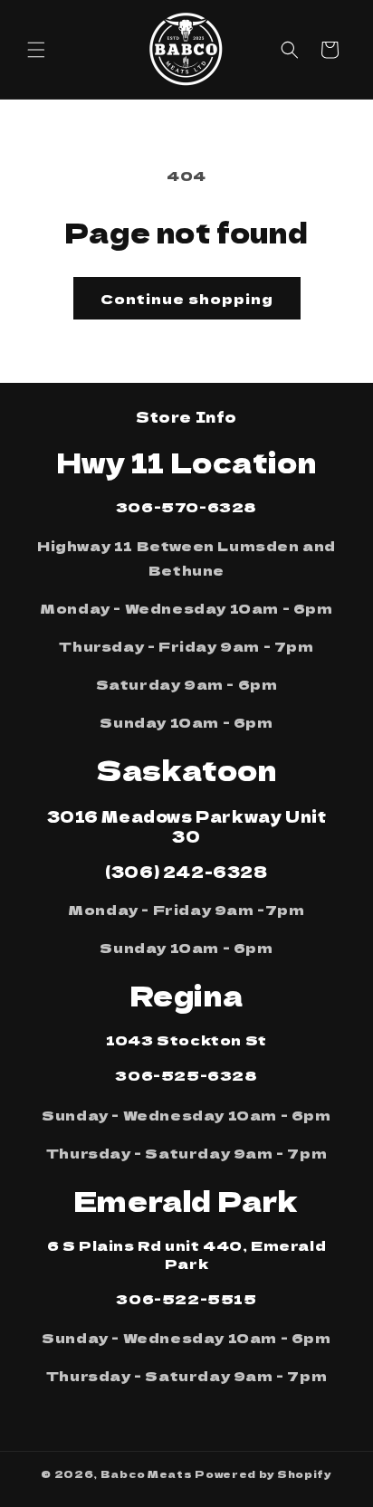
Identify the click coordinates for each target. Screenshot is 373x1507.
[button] (36, 50)
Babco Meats (146, 1473)
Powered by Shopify (263, 1473)
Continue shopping (186, 298)
